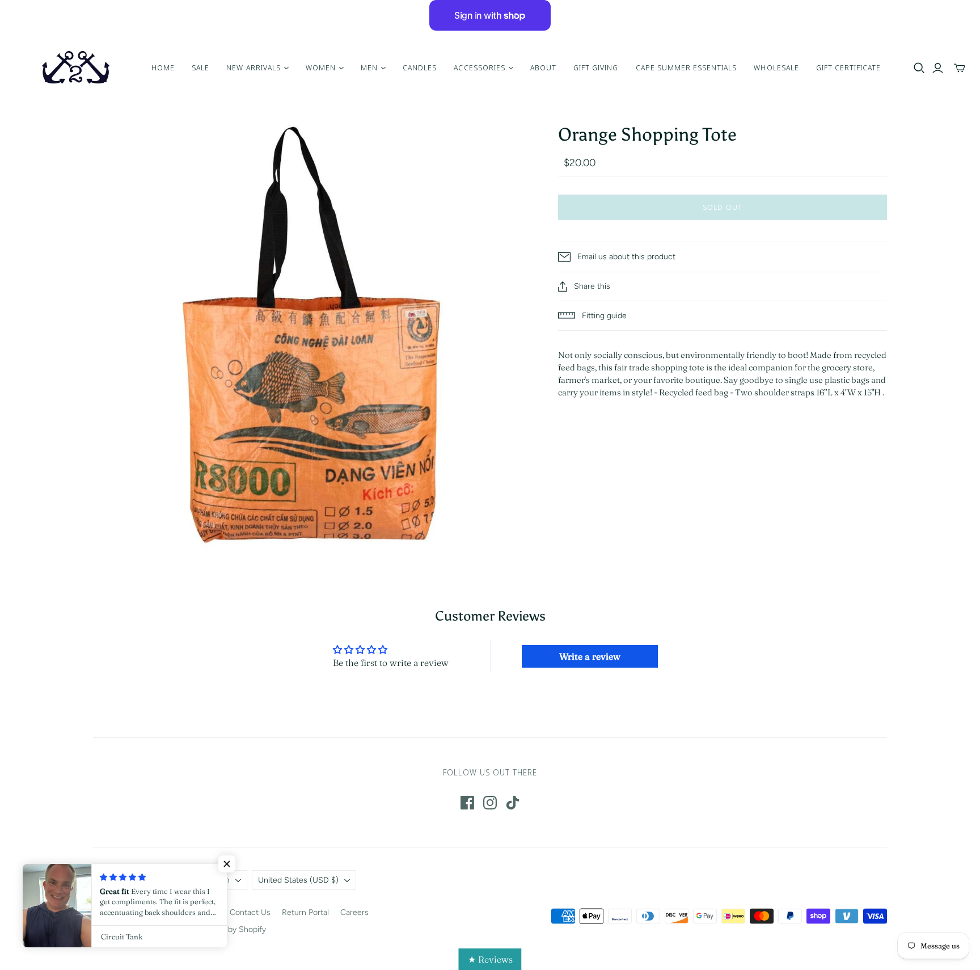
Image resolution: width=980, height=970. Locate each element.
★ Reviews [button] (490, 959)
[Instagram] (490, 802)
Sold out (722, 207)
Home (163, 67)
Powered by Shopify (230, 929)
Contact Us (250, 912)
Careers (354, 912)
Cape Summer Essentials (686, 67)
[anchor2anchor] (74, 68)
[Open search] (919, 68)
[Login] (938, 68)
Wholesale (776, 67)
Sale (200, 67)
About (543, 67)
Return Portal (305, 912)
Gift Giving (595, 67)
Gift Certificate (848, 67)
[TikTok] (512, 802)
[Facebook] (467, 802)
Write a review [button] (589, 656)
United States (298, 880)
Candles (420, 67)
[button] (226, 863)
